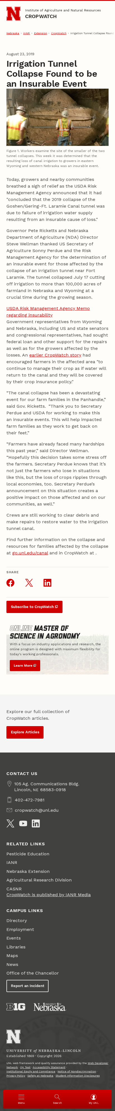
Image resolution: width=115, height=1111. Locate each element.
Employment (20, 929)
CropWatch (41, 16)
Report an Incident (27, 986)
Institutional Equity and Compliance (30, 1071)
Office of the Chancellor (32, 973)
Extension (40, 33)
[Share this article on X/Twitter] (29, 583)
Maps (12, 955)
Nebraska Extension (28, 871)
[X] (10, 823)
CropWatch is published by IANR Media (48, 894)
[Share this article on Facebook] (10, 583)
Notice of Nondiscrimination (77, 1071)
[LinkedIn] (36, 823)
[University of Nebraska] (50, 1007)
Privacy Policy (15, 1075)
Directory (16, 920)
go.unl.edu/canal (30, 553)
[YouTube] (23, 823)
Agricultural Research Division (39, 880)
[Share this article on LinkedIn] (47, 583)
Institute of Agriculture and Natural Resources (63, 10)
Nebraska (12, 33)
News (12, 964)
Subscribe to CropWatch (32, 607)
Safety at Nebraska (40, 1075)
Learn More (23, 665)
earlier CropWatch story (55, 355)
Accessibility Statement (49, 1067)
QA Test (25, 1067)
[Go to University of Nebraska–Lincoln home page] (13, 14)
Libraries (15, 947)
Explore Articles (25, 732)
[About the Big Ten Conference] (15, 1007)
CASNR (14, 888)
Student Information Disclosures (78, 1075)
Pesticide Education (27, 853)
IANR (26, 33)
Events (13, 938)
